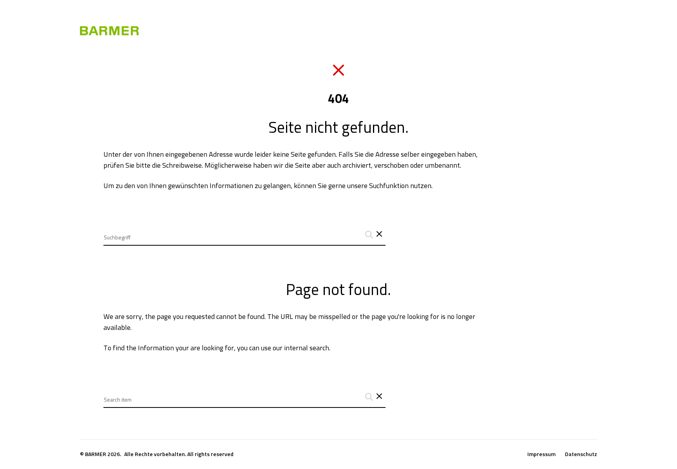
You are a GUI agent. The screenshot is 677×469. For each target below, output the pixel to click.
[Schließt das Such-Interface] (379, 235)
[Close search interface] (379, 397)
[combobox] (244, 231)
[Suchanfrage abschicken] (368, 234)
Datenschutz (581, 454)
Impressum (541, 454)
